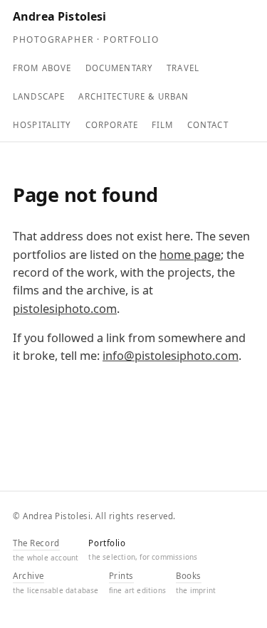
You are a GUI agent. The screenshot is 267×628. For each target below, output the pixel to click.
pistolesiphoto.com (65, 308)
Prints (121, 575)
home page (190, 254)
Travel (183, 68)
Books (188, 575)
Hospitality (42, 124)
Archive (28, 575)
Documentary (119, 68)
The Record (36, 543)
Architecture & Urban (133, 96)
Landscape (39, 96)
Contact (208, 124)
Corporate (111, 124)
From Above (42, 68)
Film (163, 124)
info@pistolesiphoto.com (171, 355)
